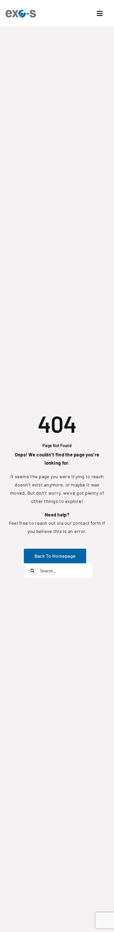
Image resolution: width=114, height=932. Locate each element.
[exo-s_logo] (22, 11)
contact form (87, 523)
